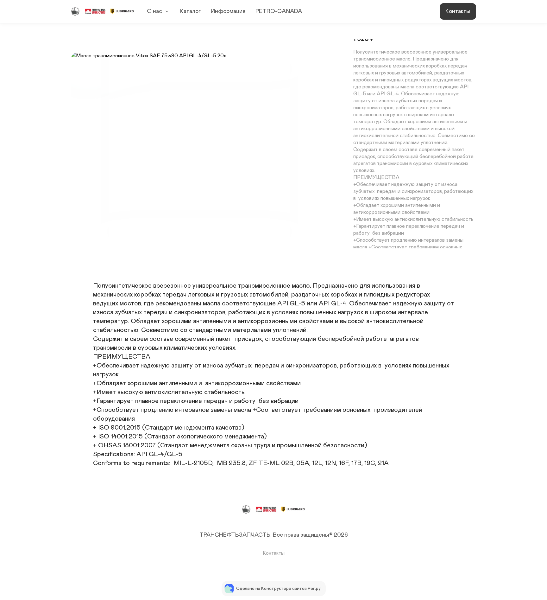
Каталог (190, 11)
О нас (154, 11)
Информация (228, 11)
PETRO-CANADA (278, 11)
